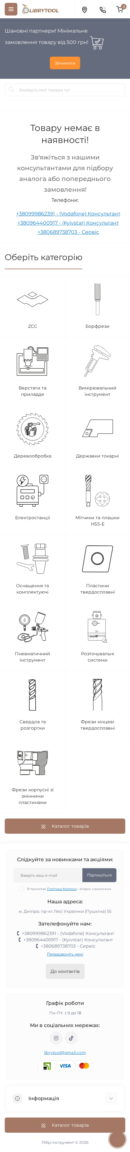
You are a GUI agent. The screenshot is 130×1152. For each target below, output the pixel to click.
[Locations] (84, 9)
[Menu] (11, 9)
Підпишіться (99, 875)
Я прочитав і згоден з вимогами (69, 889)
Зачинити (65, 62)
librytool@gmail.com (65, 1052)
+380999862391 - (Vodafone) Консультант (68, 214)
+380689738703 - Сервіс (68, 232)
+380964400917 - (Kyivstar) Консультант (68, 223)
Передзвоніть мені (65, 954)
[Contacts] (102, 9)
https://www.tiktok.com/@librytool (71, 1038)
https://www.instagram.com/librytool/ (56, 1038)
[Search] (12, 90)
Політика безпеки (62, 889)
